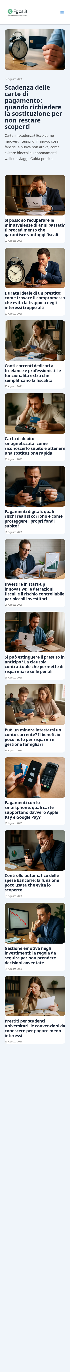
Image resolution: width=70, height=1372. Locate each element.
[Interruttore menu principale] (62, 12)
